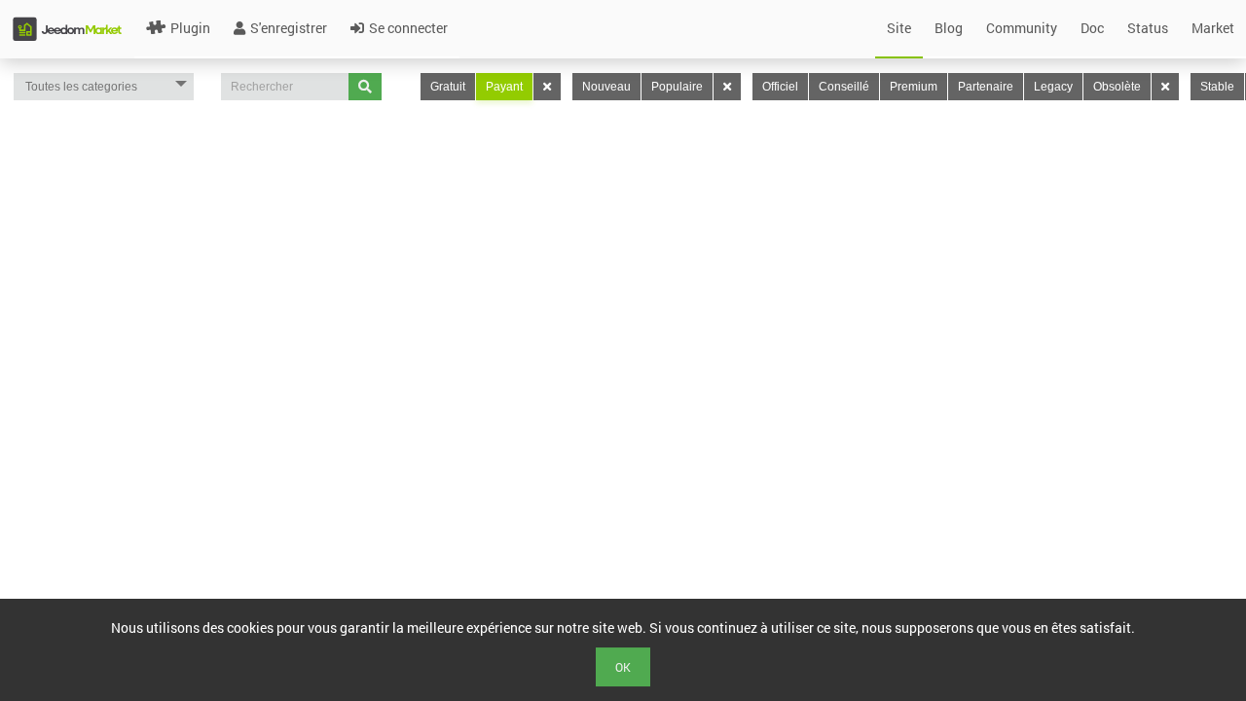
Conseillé (844, 86)
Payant (504, 86)
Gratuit (447, 86)
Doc (1092, 27)
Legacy (1053, 86)
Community (1021, 27)
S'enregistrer (288, 27)
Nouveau (606, 86)
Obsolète (1117, 86)
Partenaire (985, 86)
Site (899, 27)
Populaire (677, 86)
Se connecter (408, 27)
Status (1147, 27)
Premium (913, 86)
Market (1212, 27)
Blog (948, 27)
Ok (623, 667)
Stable (1217, 86)
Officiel (780, 86)
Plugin (190, 27)
